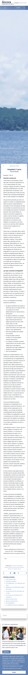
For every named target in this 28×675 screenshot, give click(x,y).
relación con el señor (12, 568)
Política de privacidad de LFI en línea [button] (12, 666)
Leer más (6, 651)
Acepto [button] (14, 672)
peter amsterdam (20, 567)
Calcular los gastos (11, 581)
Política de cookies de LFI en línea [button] (11, 668)
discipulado (20, 565)
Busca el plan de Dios (12, 601)
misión (14, 567)
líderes (10, 567)
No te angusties (10, 603)
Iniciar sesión (22, 3)
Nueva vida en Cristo (11, 599)
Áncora (6, 2)
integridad (6, 567)
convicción (14, 565)
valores (19, 568)
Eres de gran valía (11, 579)
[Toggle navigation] (5, 8)
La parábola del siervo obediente (15, 605)
